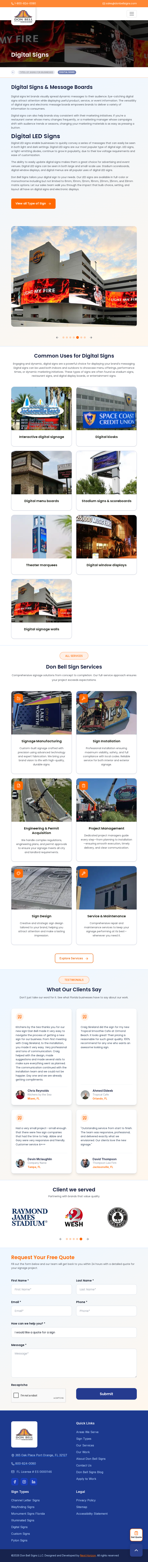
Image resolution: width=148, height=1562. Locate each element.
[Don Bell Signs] (24, 1434)
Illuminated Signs (22, 1520)
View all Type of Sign (31, 203)
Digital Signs (19, 1527)
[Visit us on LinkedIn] (33, 1481)
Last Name (85, 1280)
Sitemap (81, 1507)
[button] (57, 337)
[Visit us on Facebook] (14, 1481)
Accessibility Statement (92, 1513)
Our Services (85, 1445)
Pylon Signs (19, 1540)
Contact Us (84, 1465)
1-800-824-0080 (25, 3)
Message (19, 1345)
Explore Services (72, 958)
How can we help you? (28, 1323)
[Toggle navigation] (132, 13)
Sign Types (83, 1438)
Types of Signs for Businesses (36, 72)
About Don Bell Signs (91, 1459)
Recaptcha (19, 1385)
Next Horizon (88, 1555)
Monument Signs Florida (28, 1513)
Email (16, 1302)
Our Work (83, 1452)
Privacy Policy (86, 1500)
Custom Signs (20, 1533)
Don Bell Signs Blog (89, 1472)
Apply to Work (86, 1479)
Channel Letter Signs (25, 1500)
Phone (81, 1302)
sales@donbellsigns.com (121, 3)
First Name (20, 1280)
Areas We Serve (87, 1432)
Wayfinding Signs (22, 1507)
